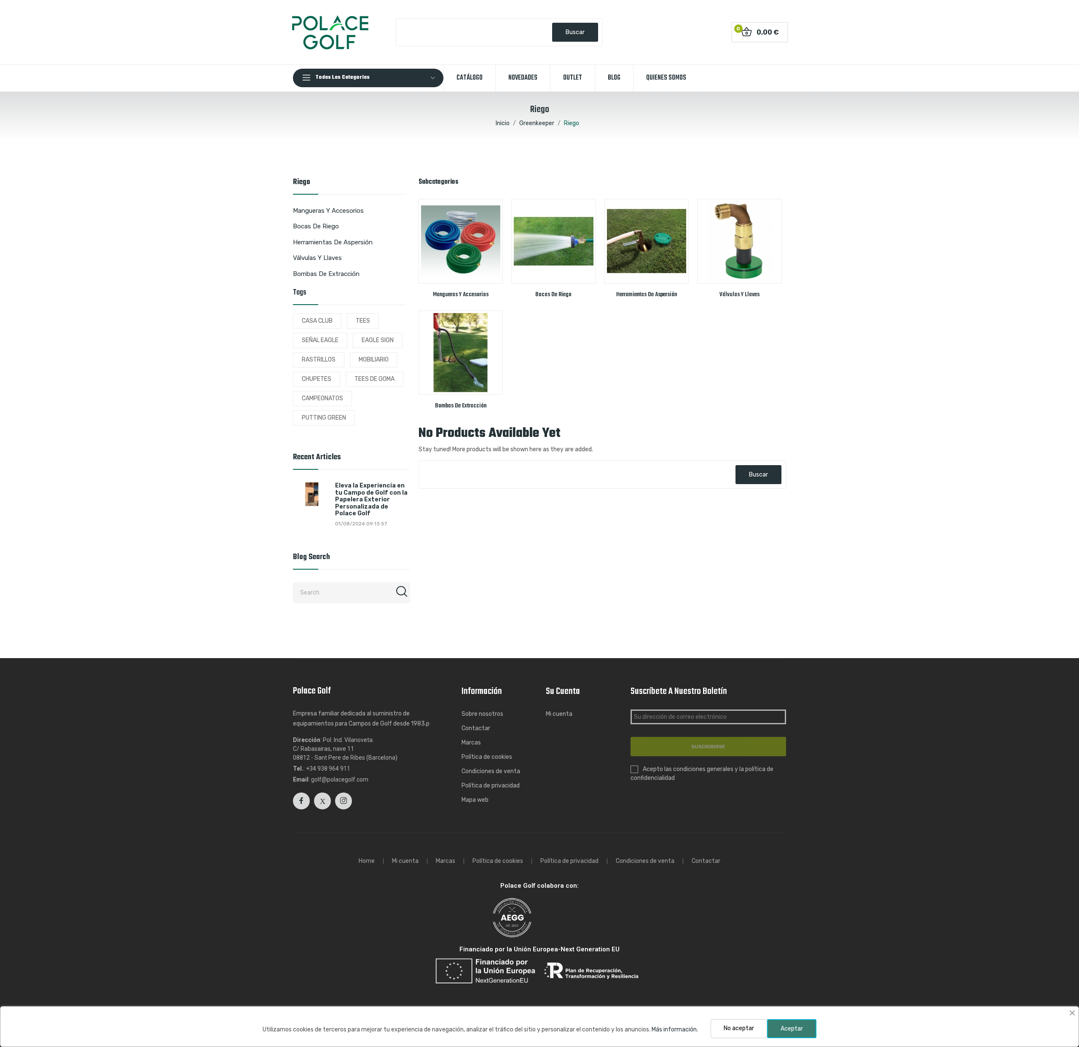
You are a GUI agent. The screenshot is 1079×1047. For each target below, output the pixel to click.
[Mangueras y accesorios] (461, 241)
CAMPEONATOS (322, 398)
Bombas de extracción (326, 274)
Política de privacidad (491, 785)
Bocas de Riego (316, 226)
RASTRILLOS (319, 359)
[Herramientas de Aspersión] (646, 241)
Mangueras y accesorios (328, 210)
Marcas (471, 742)
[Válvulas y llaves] (739, 241)
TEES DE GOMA (374, 379)
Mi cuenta (559, 714)
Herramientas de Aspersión (333, 242)
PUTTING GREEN (324, 417)
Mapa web (475, 799)
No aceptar (739, 1028)
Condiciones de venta (491, 771)
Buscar (575, 32)
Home (367, 861)
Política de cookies (487, 756)
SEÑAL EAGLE (320, 340)
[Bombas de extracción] (461, 353)
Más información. (675, 1029)
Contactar (476, 728)
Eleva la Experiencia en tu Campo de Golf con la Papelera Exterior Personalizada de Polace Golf (371, 499)
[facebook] (301, 801)
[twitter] (322, 801)
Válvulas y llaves (317, 258)
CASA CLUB (317, 320)
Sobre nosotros (482, 714)
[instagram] (343, 801)
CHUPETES (316, 379)
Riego (301, 183)
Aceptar (792, 1028)
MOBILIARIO (374, 359)
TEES (363, 320)
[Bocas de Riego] (553, 241)
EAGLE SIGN (378, 340)
